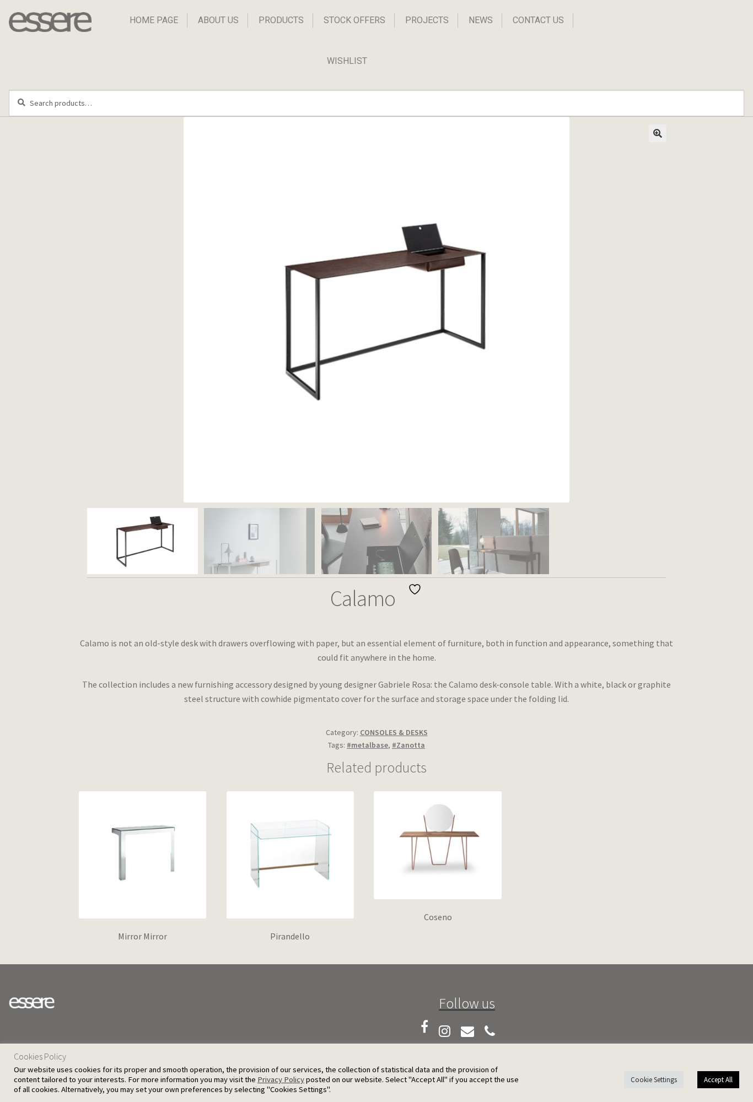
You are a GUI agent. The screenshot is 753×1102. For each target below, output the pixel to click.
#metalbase (367, 745)
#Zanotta (408, 745)
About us (218, 20)
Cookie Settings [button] (654, 1079)
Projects (427, 20)
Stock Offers (354, 20)
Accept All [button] (718, 1079)
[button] (657, 133)
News (481, 20)
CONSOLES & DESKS (394, 732)
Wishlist (347, 61)
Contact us (538, 20)
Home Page (154, 20)
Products (281, 20)
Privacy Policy (280, 1079)
